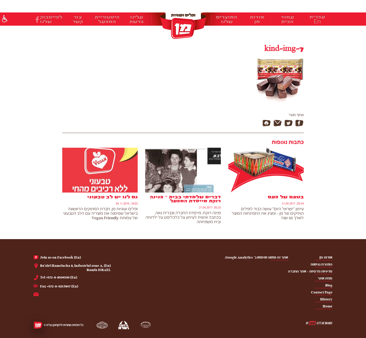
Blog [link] (328, 285)
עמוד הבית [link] (287, 19)
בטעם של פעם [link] (286, 197)
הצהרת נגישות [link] (321, 264)
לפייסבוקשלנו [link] (51, 19)
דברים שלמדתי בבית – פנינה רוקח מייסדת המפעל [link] (185, 199)
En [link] (317, 21)
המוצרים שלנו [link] (226, 19)
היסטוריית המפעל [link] (107, 19)
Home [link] (327, 306)
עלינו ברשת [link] (136, 19)
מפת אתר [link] (325, 278)
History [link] (326, 299)
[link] (183, 25)
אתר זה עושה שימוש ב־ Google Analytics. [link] (256, 257)
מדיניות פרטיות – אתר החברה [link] (310, 271)
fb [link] (37, 19)
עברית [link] (317, 17)
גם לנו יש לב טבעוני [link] (112, 197)
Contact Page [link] (321, 292)
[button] (4, 19)
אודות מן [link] (257, 19)
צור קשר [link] (77, 19)
